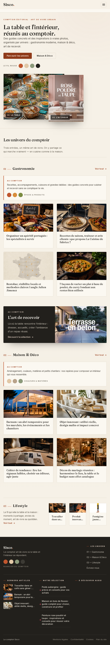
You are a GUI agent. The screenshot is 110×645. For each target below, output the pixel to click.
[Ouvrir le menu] (104, 4)
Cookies (90, 639)
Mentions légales (60, 639)
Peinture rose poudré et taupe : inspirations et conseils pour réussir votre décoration (55, 619)
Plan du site (101, 639)
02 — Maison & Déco (97, 557)
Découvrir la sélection (19, 337)
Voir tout (99, 169)
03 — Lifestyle (93, 562)
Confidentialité (77, 639)
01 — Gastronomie (95, 552)
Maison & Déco (45, 55)
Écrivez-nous (93, 568)
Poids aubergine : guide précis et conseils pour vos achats (55, 590)
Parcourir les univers (18, 55)
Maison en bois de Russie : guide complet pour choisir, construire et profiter (56, 604)
